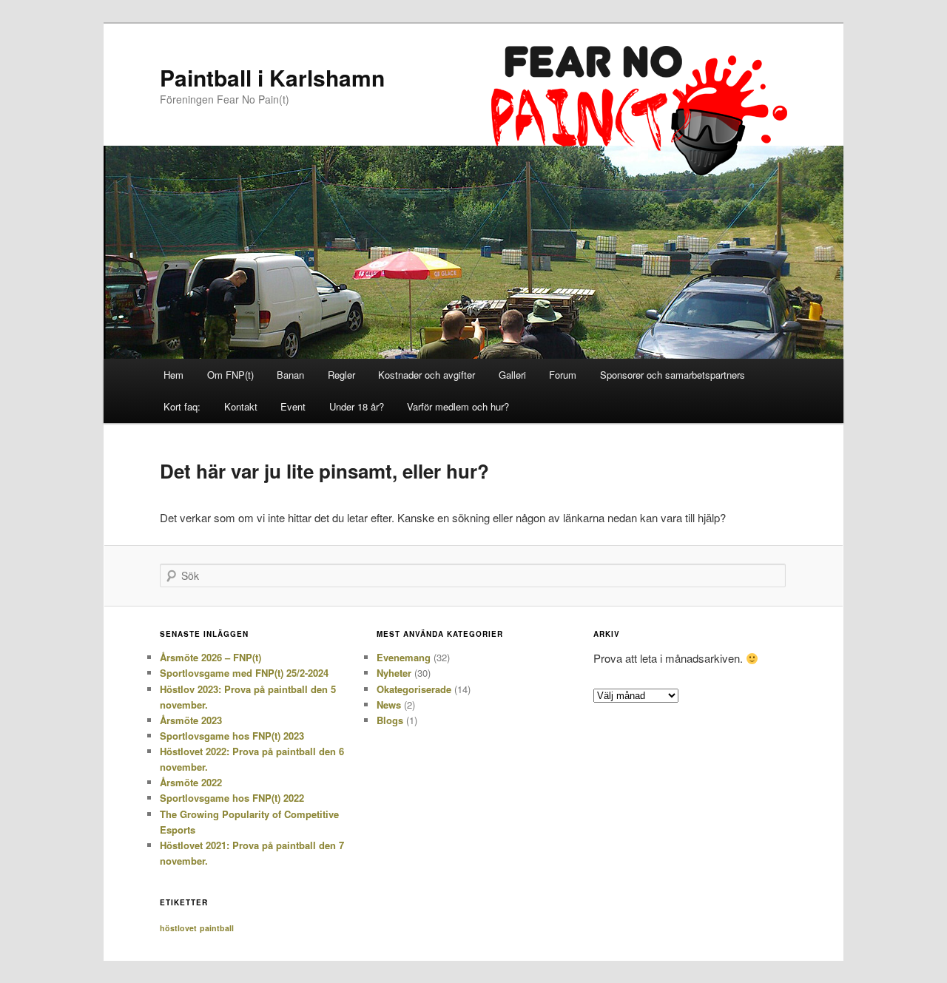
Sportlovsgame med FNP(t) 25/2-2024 (244, 673)
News (389, 704)
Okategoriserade (414, 689)
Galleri (512, 375)
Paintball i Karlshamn (272, 77)
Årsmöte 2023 (191, 720)
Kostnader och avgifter (426, 375)
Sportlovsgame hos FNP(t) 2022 (232, 798)
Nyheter (394, 673)
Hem (173, 375)
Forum (562, 375)
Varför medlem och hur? (458, 406)
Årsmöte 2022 (191, 782)
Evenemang (404, 657)
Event (293, 406)
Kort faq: (182, 406)
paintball (217, 927)
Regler (341, 375)
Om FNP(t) (230, 375)
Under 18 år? (356, 406)
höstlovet (178, 927)
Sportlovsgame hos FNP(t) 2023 (232, 736)
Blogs (390, 720)
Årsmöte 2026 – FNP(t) (210, 657)
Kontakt (240, 406)
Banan (290, 375)
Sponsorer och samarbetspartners (672, 375)
